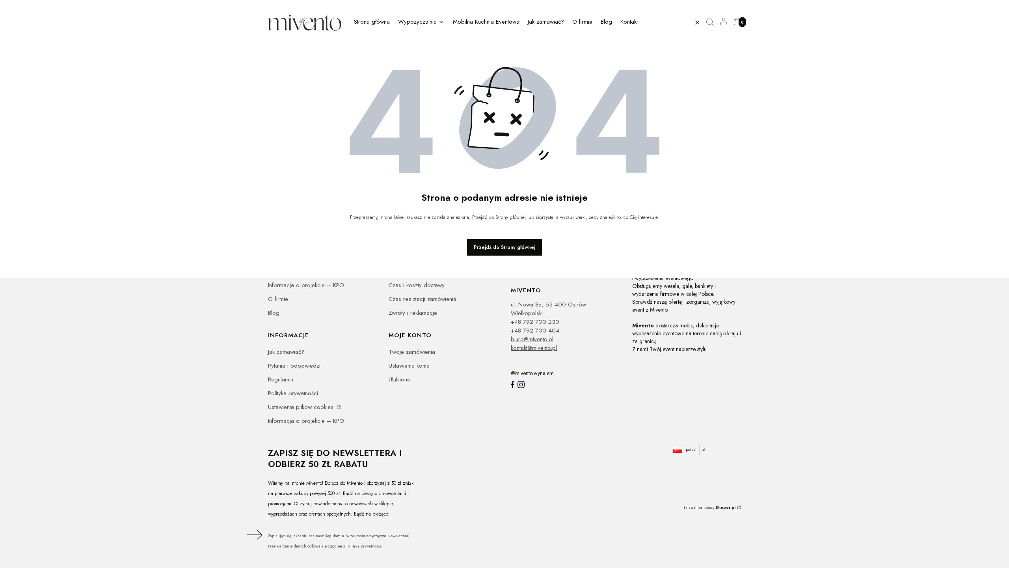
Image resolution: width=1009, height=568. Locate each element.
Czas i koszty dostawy (417, 285)
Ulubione (399, 379)
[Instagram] (521, 384)
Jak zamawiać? (286, 352)
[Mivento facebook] (512, 384)
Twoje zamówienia (412, 352)
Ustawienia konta (409, 365)
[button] (713, 22)
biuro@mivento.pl (532, 339)
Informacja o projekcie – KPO (306, 285)
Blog (273, 312)
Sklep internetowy (709, 507)
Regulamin (280, 379)
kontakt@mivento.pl (534, 348)
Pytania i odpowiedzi (294, 365)
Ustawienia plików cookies (301, 407)
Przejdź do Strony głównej (504, 247)
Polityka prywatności (293, 393)
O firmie (278, 299)
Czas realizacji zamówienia (422, 299)
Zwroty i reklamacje (413, 312)
